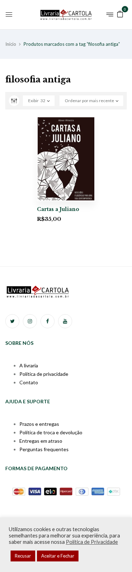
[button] (120, 14)
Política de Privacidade (92, 542)
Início (10, 44)
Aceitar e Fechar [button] (57, 556)
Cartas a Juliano (58, 209)
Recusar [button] (23, 556)
